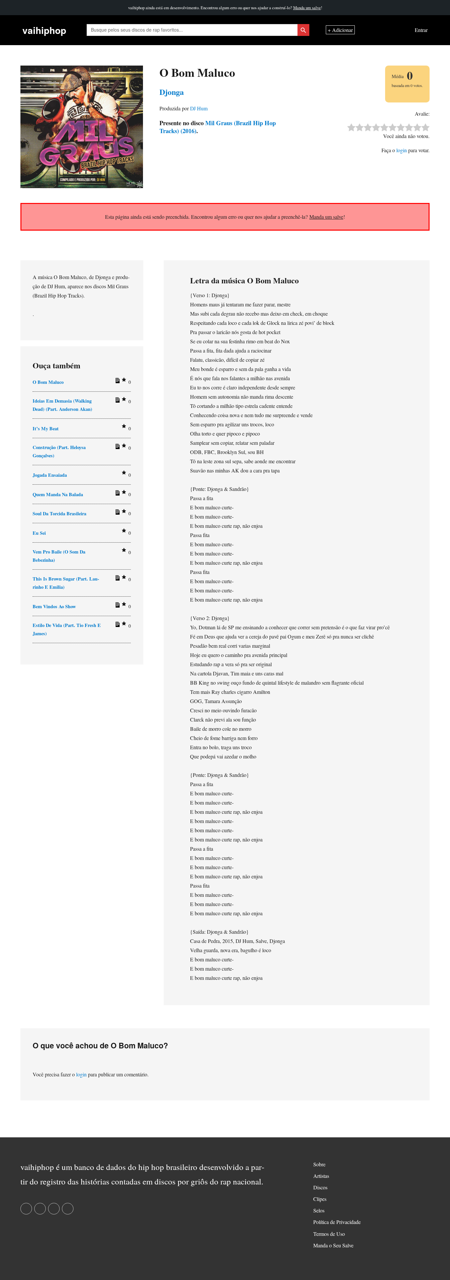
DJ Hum (199, 108)
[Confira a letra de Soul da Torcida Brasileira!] (116, 513)
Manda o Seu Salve (333, 1245)
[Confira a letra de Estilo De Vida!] (116, 625)
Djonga (171, 92)
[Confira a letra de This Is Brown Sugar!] (116, 579)
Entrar (421, 30)
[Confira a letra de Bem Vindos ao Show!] (116, 606)
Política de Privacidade (337, 1221)
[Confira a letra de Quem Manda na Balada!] (116, 494)
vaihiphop (44, 30)
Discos (320, 1187)
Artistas (321, 1175)
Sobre (319, 1164)
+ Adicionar (340, 30)
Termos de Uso (329, 1233)
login (401, 150)
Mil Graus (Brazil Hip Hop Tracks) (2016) (217, 126)
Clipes (319, 1198)
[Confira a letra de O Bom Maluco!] (116, 381)
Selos (318, 1210)
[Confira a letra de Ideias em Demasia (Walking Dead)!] (116, 401)
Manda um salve (307, 8)
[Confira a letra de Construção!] (116, 447)
